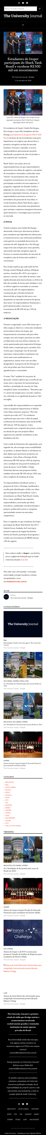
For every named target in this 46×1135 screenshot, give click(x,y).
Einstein (8, 790)
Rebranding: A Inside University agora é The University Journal (22, 644)
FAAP (7, 797)
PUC (7, 823)
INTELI (21, 681)
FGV (5, 681)
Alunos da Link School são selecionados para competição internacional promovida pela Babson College (22, 998)
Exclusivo (8, 795)
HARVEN (8, 805)
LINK (27, 681)
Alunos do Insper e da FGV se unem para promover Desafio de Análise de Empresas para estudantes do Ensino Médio (23, 954)
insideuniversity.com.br (17, 582)
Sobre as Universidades (13, 826)
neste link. (24, 560)
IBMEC (9, 681)
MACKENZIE (10, 818)
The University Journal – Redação (23, 77)
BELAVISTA (8, 722)
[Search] (39, 8)
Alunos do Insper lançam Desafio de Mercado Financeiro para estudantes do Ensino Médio (22, 764)
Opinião (8, 821)
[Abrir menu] (23, 25)
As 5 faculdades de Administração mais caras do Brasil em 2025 (22, 685)
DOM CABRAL (10, 787)
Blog (5, 640)
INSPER (15, 681)
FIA (6, 803)
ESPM (7, 792)
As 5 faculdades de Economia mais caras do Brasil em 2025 (23, 725)
